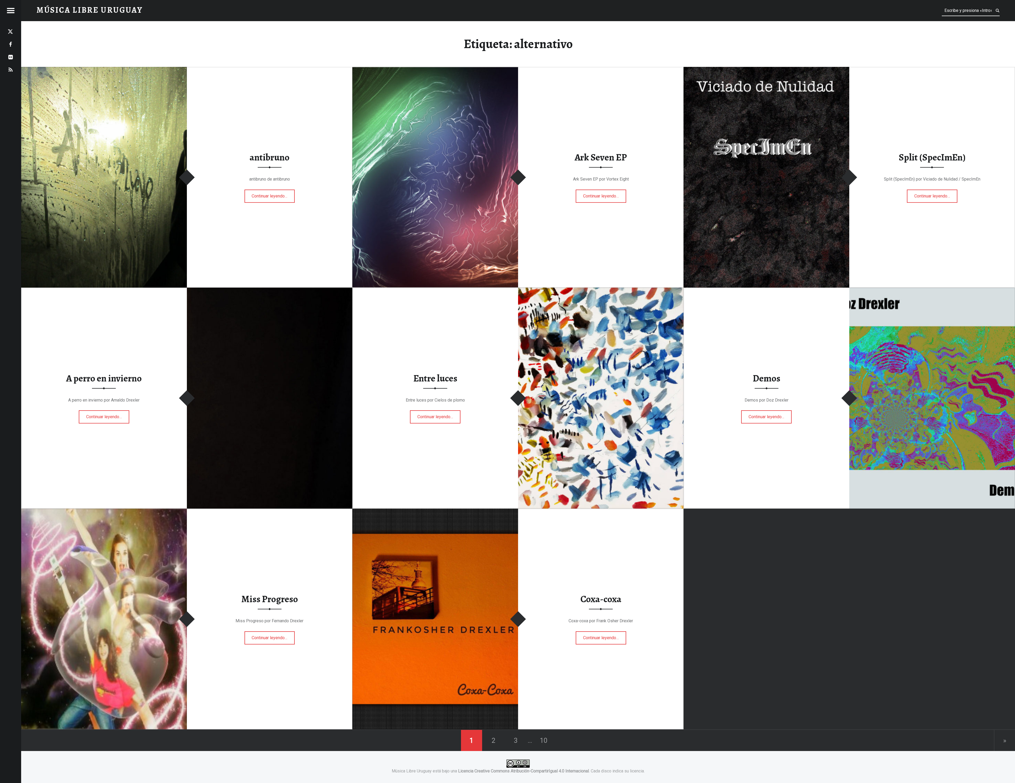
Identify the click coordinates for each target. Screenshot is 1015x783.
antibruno (269, 157)
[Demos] (932, 290)
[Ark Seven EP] (435, 70)
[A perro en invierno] (270, 290)
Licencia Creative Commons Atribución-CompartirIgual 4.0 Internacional (523, 770)
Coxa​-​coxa (600, 599)
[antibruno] (104, 70)
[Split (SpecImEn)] (766, 70)
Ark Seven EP (601, 157)
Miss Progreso (269, 599)
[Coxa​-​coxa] (435, 511)
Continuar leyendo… (273, 194)
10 (544, 740)
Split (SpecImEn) (932, 157)
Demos (766, 378)
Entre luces (435, 378)
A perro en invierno (104, 378)
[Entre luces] (601, 290)
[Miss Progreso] (104, 511)
